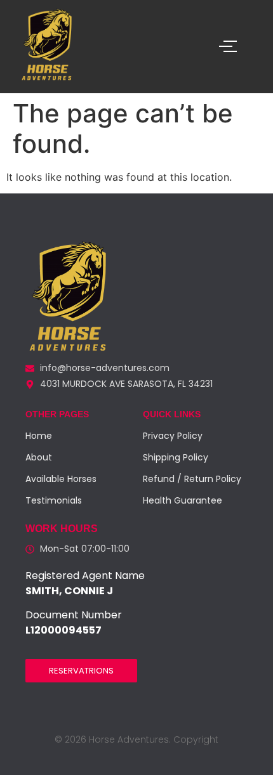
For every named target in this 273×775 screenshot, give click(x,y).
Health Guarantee (182, 500)
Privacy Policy (173, 435)
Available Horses (61, 478)
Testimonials (53, 500)
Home (38, 435)
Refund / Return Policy (192, 478)
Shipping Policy (175, 457)
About (38, 457)
